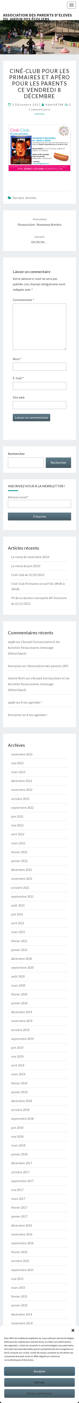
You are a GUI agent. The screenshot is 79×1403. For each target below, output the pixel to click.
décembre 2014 (21, 1314)
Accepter (39, 1371)
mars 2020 (18, 985)
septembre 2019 (22, 1039)
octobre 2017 (20, 1172)
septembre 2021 (22, 896)
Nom (17, 359)
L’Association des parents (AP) (47, 666)
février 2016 (19, 1252)
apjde (11, 642)
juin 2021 (17, 914)
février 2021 (19, 941)
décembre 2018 (21, 1101)
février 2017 (19, 1207)
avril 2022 (17, 834)
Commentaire (23, 300)
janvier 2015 (19, 1305)
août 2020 (18, 976)
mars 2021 (18, 932)
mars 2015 (18, 1288)
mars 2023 (18, 772)
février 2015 (19, 1296)
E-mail (18, 378)
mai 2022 (17, 825)
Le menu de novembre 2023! (30, 557)
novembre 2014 (21, 1323)
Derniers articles (24, 198)
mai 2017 (17, 1190)
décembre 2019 (21, 1012)
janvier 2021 (19, 950)
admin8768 (54, 104)
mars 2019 (18, 1074)
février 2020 (19, 994)
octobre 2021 (20, 888)
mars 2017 (18, 1199)
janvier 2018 (19, 1154)
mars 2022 (18, 843)
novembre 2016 (21, 1234)
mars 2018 (18, 1145)
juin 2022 (17, 816)
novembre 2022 (21, 790)
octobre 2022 (20, 799)
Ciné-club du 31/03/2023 (27, 575)
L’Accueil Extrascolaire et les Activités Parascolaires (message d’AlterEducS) (34, 647)
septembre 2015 (22, 1270)
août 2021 (18, 905)
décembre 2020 (21, 959)
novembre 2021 (21, 879)
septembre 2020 (22, 967)
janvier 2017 (19, 1216)
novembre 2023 (21, 754)
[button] (73, 1330)
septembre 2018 (22, 1119)
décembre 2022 (21, 781)
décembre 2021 (21, 870)
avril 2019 (17, 1065)
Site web (19, 397)
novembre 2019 (21, 1021)
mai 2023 (17, 763)
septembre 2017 (22, 1181)
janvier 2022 (19, 861)
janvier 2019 (19, 1092)
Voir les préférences (39, 1393)
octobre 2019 (20, 1030)
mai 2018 (17, 1136)
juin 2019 (17, 1048)
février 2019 (19, 1083)
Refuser (39, 1382)
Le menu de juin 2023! (25, 566)
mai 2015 (17, 1279)
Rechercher (16, 454)
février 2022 (19, 852)
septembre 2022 (22, 808)
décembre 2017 (21, 1163)
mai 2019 (17, 1056)
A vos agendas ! (31, 702)
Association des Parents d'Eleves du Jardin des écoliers (37, 16)
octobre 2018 (20, 1110)
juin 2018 (17, 1128)
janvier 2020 (19, 1003)
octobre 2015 (20, 1261)
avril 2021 (17, 923)
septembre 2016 (22, 1243)
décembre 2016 (21, 1225)
